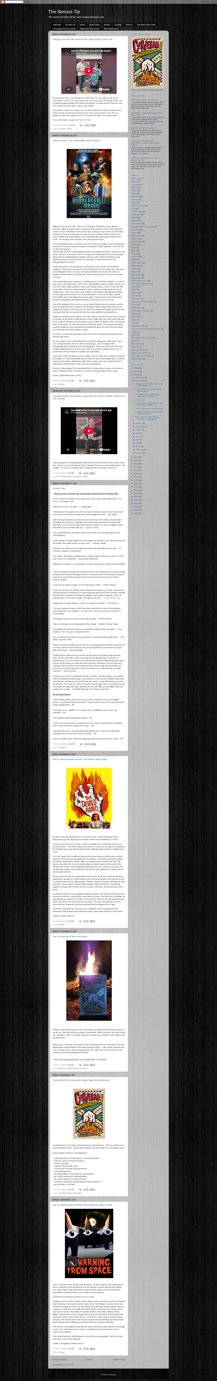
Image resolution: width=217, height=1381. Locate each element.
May (138, 440)
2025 (136, 371)
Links (133, 323)
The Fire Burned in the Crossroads (70, 936)
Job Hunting (136, 278)
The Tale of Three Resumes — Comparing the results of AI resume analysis (145, 143)
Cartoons (134, 296)
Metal (133, 248)
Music (133, 182)
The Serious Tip (64, 11)
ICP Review (135, 299)
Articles (107, 25)
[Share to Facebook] (92, 125)
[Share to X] (90, 125)
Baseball (134, 221)
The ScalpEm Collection (140, 311)
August (139, 430)
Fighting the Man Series (89, 29)
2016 (136, 480)
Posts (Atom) (69, 1365)
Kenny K (129, 25)
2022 (136, 460)
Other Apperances (111, 29)
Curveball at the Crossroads (64, 29)
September (140, 427)
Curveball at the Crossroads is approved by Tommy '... (147, 395)
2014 (136, 487)
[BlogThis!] (88, 125)
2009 (136, 503)
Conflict (134, 332)
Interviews (135, 266)
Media (133, 203)
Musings (134, 314)
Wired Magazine (68, 632)
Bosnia (134, 341)
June (138, 436)
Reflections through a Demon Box (144, 100)
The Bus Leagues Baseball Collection (146, 329)
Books (82, 25)
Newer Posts (59, 1359)
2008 (136, 507)
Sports (133, 194)
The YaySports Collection (141, 356)
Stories (134, 335)
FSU (133, 209)
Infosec (134, 320)
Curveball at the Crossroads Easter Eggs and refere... (149, 413)
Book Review (136, 242)
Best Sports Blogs (138, 350)
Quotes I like (59, 488)
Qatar (133, 290)
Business (134, 239)
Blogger (113, 1375)
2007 (136, 510)
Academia (135, 293)
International (136, 224)
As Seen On (70, 25)
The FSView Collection (140, 284)
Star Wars (135, 230)
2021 (136, 464)
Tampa (134, 269)
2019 (136, 470)
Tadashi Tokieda (92, 528)
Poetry (133, 260)
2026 (136, 368)
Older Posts (119, 1359)
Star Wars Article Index (146, 25)
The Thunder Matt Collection (142, 302)
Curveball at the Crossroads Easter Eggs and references (81, 1080)
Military (134, 272)
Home (89, 1359)
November (140, 381)
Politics (134, 254)
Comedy (117, 25)
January (139, 453)
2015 (136, 484)
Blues (133, 251)
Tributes (134, 305)
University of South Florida (141, 338)
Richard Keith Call (88, 611)
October (139, 423)
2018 (136, 474)
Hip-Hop (134, 200)
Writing (134, 218)
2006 (136, 513)
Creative (62, 129)
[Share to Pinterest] (95, 125)
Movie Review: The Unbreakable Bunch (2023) (76, 140)
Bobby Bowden (70, 671)
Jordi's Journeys (137, 206)
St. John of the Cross (112, 598)
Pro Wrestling (136, 212)
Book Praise (94, 25)
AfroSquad (135, 215)
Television (135, 347)
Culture (134, 245)
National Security (138, 326)
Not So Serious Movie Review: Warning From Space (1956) (82, 1205)
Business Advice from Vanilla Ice (144, 128)
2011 (136, 497)
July (138, 433)
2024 (136, 375)
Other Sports (136, 344)
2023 (136, 457)
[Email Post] (81, 125)
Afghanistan (136, 236)
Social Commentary (139, 281)
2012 (136, 493)
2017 (136, 477)
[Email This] (85, 125)
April (138, 443)
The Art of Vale (85, 120)
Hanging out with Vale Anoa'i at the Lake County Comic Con (83, 39)
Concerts (134, 257)
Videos (69, 129)
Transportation (137, 359)
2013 (136, 490)
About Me (57, 25)
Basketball (135, 317)
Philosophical (136, 308)
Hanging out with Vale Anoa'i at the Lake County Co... (149, 385)
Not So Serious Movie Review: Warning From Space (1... (147, 418)
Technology (135, 275)
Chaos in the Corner (139, 353)
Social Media (136, 263)
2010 (136, 500)
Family (133, 287)
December (140, 378)
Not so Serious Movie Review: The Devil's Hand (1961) (80, 759)
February (140, 450)
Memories (135, 197)
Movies (62, 384)
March (138, 446)
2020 (136, 467)
